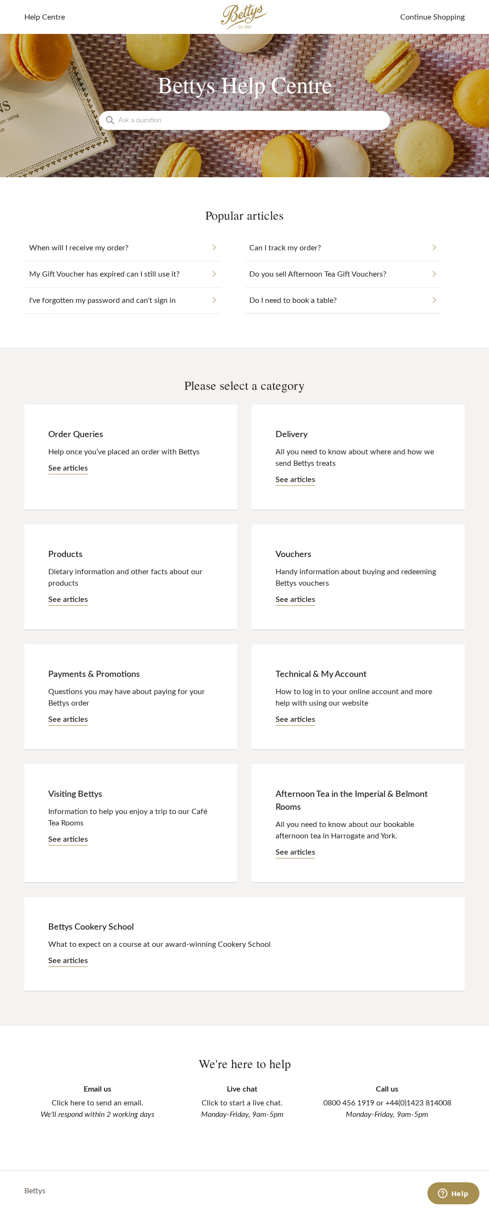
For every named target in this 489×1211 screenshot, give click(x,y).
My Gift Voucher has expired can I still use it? (104, 274)
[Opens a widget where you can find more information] (453, 1194)
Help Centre (44, 17)
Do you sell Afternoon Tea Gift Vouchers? (317, 274)
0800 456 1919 (348, 1103)
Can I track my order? (285, 248)
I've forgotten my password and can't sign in (102, 300)
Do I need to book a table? (293, 300)
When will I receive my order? (78, 248)
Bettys (34, 1191)
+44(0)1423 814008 (418, 1103)
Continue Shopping (432, 17)
